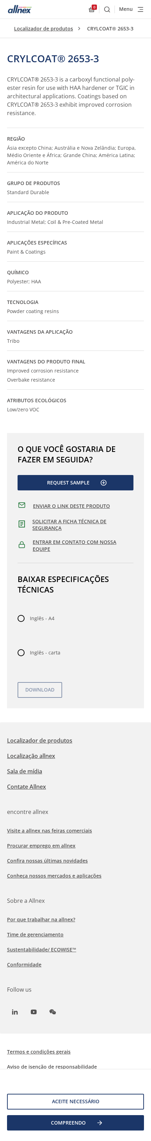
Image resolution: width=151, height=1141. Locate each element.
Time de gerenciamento (35, 934)
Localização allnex (31, 756)
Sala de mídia (24, 771)
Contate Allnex (26, 787)
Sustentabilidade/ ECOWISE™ (41, 949)
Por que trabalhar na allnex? (41, 919)
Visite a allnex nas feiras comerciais (49, 830)
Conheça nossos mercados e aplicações (54, 875)
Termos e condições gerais (39, 1051)
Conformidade (24, 964)
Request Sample (68, 482)
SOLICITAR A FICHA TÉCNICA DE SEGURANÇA (69, 525)
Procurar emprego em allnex (41, 845)
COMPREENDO (68, 1122)
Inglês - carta (45, 652)
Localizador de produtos (43, 28)
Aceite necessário (75, 1101)
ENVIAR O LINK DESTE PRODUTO (71, 506)
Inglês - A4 (42, 618)
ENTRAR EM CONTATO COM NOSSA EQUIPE (74, 545)
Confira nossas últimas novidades (47, 860)
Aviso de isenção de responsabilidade (52, 1066)
